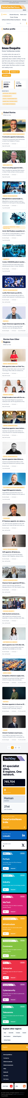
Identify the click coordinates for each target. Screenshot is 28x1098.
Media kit (13, 868)
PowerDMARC (4, 1096)
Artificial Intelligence (9, 93)
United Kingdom (17, 1036)
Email (6, 71)
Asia (5, 1032)
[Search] (20, 23)
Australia (11, 1032)
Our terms (6, 1079)
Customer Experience (9, 104)
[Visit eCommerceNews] (11, 941)
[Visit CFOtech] (11, 853)
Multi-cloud (23, 14)
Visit (5, 868)
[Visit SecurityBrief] (11, 985)
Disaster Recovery (14, 14)
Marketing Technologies (10, 101)
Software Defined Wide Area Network (11, 19)
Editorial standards (8, 1065)
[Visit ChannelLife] (11, 875)
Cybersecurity (7, 96)
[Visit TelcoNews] (11, 1007)
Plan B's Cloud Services (7, 1094)
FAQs (4, 1068)
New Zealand (7, 1036)
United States (7, 1040)
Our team (5, 75)
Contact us (14, 71)
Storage (24, 19)
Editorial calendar (7, 1061)
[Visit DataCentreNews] (11, 919)
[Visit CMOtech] (11, 897)
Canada (18, 1032)
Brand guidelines (7, 1054)
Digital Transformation (10, 98)
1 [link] (12, 747)
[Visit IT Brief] (11, 963)
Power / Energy (14, 17)
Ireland (24, 1032)
